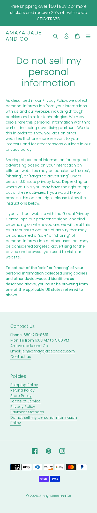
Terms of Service (25, 401)
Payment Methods (27, 412)
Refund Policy (22, 390)
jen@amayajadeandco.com (48, 351)
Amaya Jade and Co (24, 36)
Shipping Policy (24, 384)
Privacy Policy (22, 406)
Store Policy (21, 395)
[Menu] (88, 35)
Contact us (20, 356)
